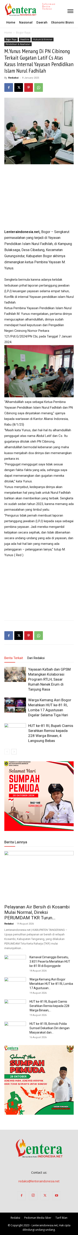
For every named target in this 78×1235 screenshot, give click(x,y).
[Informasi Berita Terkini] (4, 9)
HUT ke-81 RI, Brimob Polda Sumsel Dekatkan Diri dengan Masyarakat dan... (49, 1028)
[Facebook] (8, 87)
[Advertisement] (39, 197)
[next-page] (14, 751)
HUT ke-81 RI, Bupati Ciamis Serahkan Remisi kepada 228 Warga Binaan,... (49, 1006)
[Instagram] (33, 1195)
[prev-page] (7, 751)
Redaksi (13, 77)
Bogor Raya (23, 32)
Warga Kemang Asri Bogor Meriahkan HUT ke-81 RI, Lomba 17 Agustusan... (51, 984)
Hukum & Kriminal (42, 39)
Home (8, 32)
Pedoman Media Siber (37, 1218)
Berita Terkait (13, 658)
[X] (18, 87)
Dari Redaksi (36, 658)
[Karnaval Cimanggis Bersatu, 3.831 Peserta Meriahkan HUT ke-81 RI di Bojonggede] (15, 962)
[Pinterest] (28, 87)
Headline (24, 39)
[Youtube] (56, 1195)
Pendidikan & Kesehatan (18, 44)
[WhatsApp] (38, 87)
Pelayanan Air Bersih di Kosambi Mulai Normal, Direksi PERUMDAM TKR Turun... (37, 912)
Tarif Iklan (61, 1218)
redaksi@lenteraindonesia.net (39, 1181)
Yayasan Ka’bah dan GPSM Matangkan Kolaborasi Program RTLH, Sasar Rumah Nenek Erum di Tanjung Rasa (49, 679)
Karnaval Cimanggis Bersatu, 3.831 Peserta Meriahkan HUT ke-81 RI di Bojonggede (49, 961)
